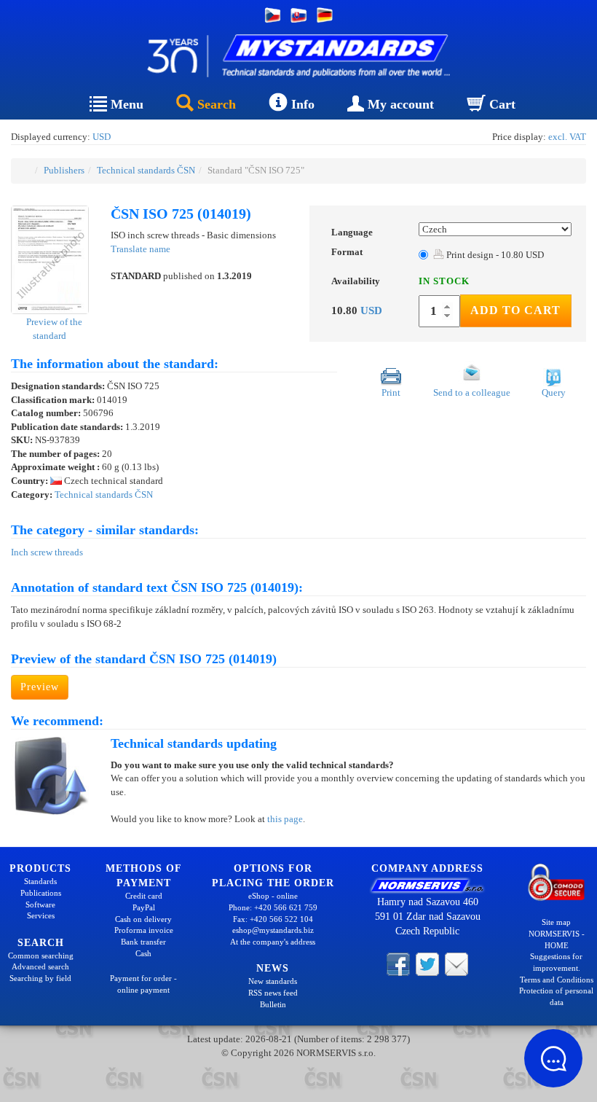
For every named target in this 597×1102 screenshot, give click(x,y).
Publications (40, 892)
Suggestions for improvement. (556, 962)
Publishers (64, 170)
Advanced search (40, 966)
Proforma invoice (143, 930)
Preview (39, 686)
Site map (556, 922)
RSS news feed (273, 992)
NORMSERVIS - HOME (557, 939)
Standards (40, 881)
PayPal (144, 907)
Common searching (41, 955)
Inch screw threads (47, 552)
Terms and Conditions (556, 979)
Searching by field (40, 978)
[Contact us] (456, 962)
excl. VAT (567, 136)
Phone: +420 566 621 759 (273, 907)
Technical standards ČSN (146, 170)
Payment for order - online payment (143, 984)
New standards (272, 981)
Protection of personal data (556, 996)
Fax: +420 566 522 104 (273, 919)
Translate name (140, 248)
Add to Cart (515, 310)
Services (41, 915)
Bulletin (273, 1004)
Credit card (143, 895)
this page (285, 818)
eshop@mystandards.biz (273, 930)
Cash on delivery (143, 919)
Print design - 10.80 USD (494, 254)
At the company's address (272, 941)
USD (101, 136)
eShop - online (273, 895)
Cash (143, 953)
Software (40, 904)
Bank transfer (143, 941)
